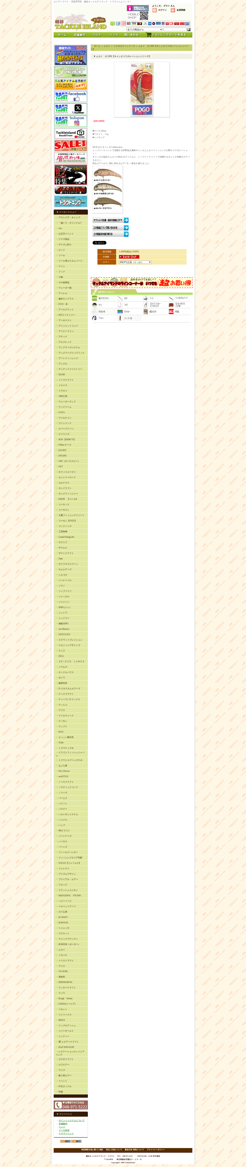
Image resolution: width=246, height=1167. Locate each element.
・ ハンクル (61, 819)
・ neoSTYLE (62, 776)
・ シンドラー (62, 618)
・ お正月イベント (65, 233)
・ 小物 (59, 277)
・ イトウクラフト (65, 380)
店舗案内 (63, 1123)
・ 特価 (59, 1091)
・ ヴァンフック (63, 423)
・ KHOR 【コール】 (67, 499)
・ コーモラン (62, 510)
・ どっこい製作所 (65, 737)
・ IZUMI (60, 374)
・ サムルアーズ (63, 569)
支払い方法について (114, 1150)
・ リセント (61, 1009)
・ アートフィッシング (67, 358)
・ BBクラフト (63, 830)
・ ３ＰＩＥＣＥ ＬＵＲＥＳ (70, 661)
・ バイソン (61, 803)
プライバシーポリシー (156, 1150)
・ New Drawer (63, 771)
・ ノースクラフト (65, 782)
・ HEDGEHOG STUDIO (68, 895)
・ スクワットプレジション (69, 640)
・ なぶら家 (61, 765)
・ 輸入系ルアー (63, 1075)
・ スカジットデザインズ (68, 645)
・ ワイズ (60, 1070)
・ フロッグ (61, 884)
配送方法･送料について (134, 1150)
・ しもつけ (61, 575)
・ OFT (59, 466)
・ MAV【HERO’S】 (66, 439)
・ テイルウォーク (65, 715)
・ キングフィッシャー (67, 493)
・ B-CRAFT (62, 917)
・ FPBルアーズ (63, 445)
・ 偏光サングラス (65, 298)
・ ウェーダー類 (63, 288)
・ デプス (60, 710)
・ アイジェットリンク (67, 326)
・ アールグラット (65, 309)
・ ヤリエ (60, 966)
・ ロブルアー (62, 1064)
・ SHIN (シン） (63, 607)
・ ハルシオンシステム (67, 814)
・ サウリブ (61, 542)
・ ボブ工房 (61, 912)
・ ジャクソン (62, 602)
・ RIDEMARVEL (64, 982)
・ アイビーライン (65, 331)
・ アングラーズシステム (68, 347)
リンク (62, 1127)
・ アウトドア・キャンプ (68, 217)
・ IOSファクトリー (65, 315)
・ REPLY (60, 1020)
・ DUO (59, 732)
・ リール (60, 255)
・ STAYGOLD (63, 634)
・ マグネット (62, 933)
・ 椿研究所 (61, 683)
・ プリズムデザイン (66, 874)
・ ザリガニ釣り (63, 244)
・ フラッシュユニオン (67, 890)
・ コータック (62, 504)
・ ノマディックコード (67, 787)
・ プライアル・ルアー (67, 879)
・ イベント (61, 1081)
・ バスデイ (61, 809)
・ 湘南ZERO (62, 623)
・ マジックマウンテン (67, 939)
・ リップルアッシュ (66, 1025)
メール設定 (64, 1130)
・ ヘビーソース (63, 901)
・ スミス (60, 650)
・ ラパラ (60, 993)
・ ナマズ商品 (62, 239)
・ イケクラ (61, 385)
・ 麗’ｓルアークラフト (67, 1041)
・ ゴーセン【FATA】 (66, 520)
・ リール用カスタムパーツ (69, 261)
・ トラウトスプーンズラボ (69, 760)
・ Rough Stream (64, 998)
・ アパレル (61, 293)
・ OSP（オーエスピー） (68, 461)
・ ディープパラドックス (68, 699)
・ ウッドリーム (63, 407)
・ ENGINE (61, 455)
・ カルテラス (62, 483)
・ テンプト (61, 726)
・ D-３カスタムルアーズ (68, 688)
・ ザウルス (61, 548)
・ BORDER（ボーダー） (68, 944)
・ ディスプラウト (65, 694)
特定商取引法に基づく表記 (92, 1150)
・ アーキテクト (63, 320)
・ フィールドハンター (67, 852)
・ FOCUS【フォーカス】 (68, 863)
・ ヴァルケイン (63, 418)
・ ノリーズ (61, 792)
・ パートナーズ (63, 836)
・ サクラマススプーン (67, 564)
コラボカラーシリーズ (124, 46)
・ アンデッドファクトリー (69, 369)
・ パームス (61, 798)
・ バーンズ (61, 847)
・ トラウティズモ (65, 748)
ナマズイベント (66, 1133)
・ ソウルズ (61, 667)
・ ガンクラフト (63, 488)
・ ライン (60, 266)
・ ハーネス (61, 841)
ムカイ (107, 46)
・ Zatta (59, 558)
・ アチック (61, 336)
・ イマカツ (61, 390)
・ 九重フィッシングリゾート (70, 515)
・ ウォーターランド (66, 401)
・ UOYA (60, 412)
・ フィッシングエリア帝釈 (69, 857)
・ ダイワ (60, 677)
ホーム (97, 46)
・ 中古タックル (63, 1086)
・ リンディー (62, 1036)
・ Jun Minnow (63, 629)
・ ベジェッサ (62, 928)
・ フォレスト (62, 868)
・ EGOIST (61, 450)
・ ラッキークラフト (66, 987)
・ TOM (59, 742)
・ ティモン (61, 721)
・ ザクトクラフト (65, 553)
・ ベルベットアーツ (66, 906)
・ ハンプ (60, 825)
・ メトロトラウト (65, 960)
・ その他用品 (62, 282)
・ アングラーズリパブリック (70, 353)
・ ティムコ (61, 705)
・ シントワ (61, 612)
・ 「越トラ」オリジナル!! (69, 223)
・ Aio (59, 228)
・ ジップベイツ (63, 591)
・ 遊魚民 (60, 977)
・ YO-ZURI (62, 971)
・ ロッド (60, 250)
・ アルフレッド (63, 342)
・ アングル (61, 363)
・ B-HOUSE (62, 922)
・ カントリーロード (66, 477)
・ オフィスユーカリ (66, 472)
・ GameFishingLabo (65, 537)
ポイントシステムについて (72, 1120)
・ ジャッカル (62, 596)
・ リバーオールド (65, 1031)
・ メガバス (61, 955)
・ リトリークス (63, 1014)
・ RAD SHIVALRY (65, 1047)
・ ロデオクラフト (65, 1059)
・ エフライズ (62, 434)
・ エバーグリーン (65, 428)
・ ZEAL (60, 656)
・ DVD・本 (62, 304)
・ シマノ (60, 585)
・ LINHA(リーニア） (66, 1004)
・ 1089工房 (61, 396)
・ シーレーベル (63, 580)
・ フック (60, 271)
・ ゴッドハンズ (63, 526)
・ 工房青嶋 (61, 531)
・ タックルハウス (65, 672)
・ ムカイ (60, 949)
